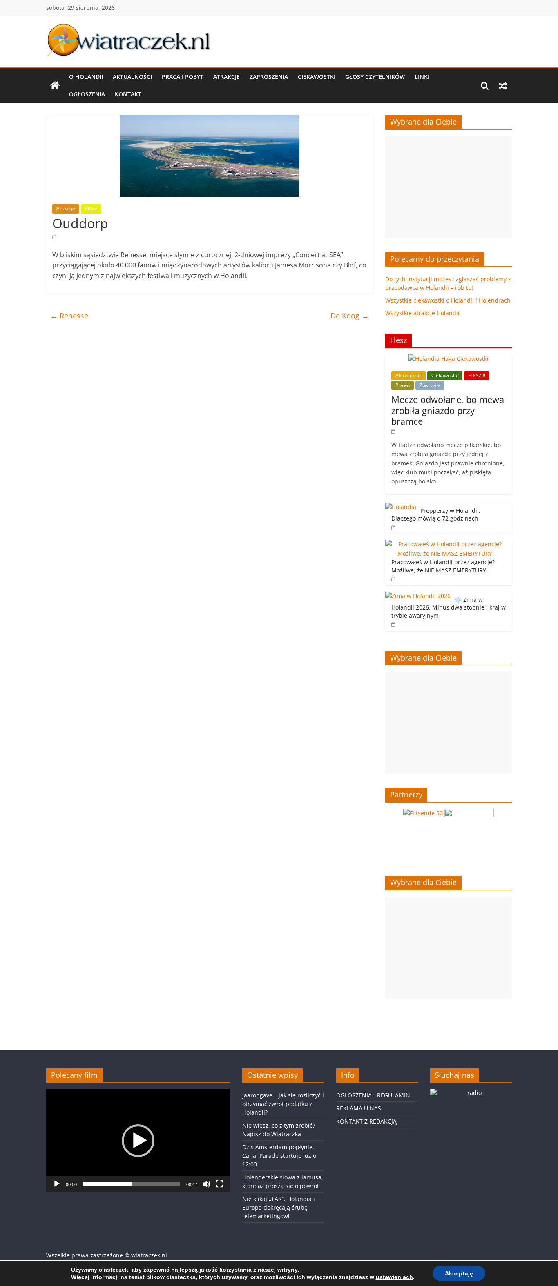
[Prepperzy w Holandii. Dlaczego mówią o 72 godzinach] (400, 507)
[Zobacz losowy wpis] (503, 85)
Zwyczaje (430, 385)
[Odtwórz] (57, 1184)
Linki (422, 76)
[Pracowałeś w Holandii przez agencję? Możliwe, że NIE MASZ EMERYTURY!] (446, 544)
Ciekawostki (316, 76)
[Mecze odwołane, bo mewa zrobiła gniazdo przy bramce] (448, 359)
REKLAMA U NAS (358, 1108)
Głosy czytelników (375, 76)
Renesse (69, 315)
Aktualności (132, 76)
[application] (138, 1140)
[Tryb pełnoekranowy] (219, 1184)
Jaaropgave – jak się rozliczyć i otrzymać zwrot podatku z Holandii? (283, 1103)
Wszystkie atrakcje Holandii (422, 313)
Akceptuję (459, 1273)
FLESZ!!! (476, 375)
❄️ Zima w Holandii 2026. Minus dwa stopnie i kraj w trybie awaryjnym (448, 607)
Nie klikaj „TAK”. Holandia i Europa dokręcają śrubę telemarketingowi (278, 1207)
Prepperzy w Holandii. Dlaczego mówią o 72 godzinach (435, 515)
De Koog (349, 315)
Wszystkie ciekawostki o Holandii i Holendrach (448, 300)
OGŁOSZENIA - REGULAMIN (373, 1095)
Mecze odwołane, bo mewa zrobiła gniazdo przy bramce (447, 410)
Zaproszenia (269, 76)
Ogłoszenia (87, 94)
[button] (138, 1140)
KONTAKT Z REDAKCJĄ (366, 1121)
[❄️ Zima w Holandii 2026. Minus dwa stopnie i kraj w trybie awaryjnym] (418, 596)
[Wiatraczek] (55, 85)
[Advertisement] (448, 187)
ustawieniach (394, 1277)
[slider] (131, 1184)
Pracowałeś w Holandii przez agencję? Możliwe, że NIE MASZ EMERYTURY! (443, 566)
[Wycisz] (206, 1184)
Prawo (402, 385)
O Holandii (86, 76)
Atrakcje (226, 76)
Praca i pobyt (182, 76)
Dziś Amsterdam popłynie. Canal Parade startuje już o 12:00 (279, 1155)
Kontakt (128, 94)
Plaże (91, 208)
